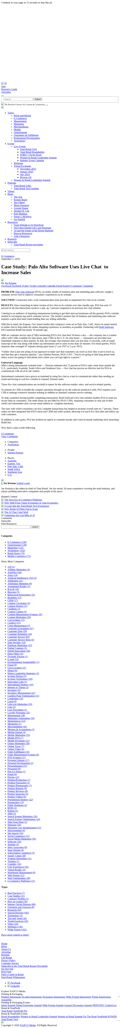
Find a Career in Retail (12, 974)
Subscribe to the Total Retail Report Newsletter (24, 966)
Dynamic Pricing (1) (18, 656)
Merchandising (21, 126)
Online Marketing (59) (19, 743)
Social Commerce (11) (19, 836)
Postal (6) (12, 774)
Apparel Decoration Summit (78, 1005)
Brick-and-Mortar (22, 115)
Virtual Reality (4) (16, 869)
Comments (87, 286)
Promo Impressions (101, 997)
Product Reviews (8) (18, 791)
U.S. (10, 474)
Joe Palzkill (19, 219)
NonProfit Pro (20, 1011)
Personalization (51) (17, 766)
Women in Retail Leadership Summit (39, 1016)
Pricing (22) (13, 777)
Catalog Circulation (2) (19, 603)
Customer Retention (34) (20, 634)
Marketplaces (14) (16, 721)
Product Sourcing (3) (18, 794)
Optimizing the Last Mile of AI (19, 515)
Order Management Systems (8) (23, 754)
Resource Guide (9, 89)
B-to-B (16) (13, 589)
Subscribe (12, 241)
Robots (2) (13, 810)
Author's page (23, 483)
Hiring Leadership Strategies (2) (23, 673)
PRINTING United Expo (105, 1005)
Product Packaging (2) (19, 782)
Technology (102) (16, 550)
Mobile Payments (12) (18, 740)
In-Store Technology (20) (20, 679)
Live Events (20, 146)
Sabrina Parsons (15, 452)
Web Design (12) (16, 875)
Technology (19, 140)
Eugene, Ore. (14, 463)
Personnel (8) (14, 768)
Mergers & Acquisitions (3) (21, 729)
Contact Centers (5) (17, 611)
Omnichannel (20, 132)
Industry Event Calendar (32, 160)
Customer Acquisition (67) (21, 628)
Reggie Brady (21, 199)
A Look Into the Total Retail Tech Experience (26, 506)
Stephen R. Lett (21, 211)
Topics (11, 112)
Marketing (19, 124)
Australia (12, 460)
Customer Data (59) (17, 631)
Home (4, 943)
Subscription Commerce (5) (21, 853)
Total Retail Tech (28, 149)
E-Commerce (20, 118)
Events (11, 143)
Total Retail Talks (22, 185)
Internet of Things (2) (18, 687)
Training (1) (13, 861)
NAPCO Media (28, 1025)
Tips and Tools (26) (17, 918)
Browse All (25, 177)
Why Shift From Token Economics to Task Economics (31, 503)
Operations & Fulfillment (26, 135)
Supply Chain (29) (17, 855)
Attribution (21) (15, 580)
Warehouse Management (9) (21, 872)
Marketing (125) (16, 547)
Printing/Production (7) (19, 780)
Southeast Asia (15, 472)
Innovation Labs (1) (17, 681)
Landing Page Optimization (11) (23, 695)
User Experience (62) (18, 867)
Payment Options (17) (18, 760)
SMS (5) (12, 813)
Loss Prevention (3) (17, 710)
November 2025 (28, 169)
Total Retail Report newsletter (28, 244)
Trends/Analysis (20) (18, 921)
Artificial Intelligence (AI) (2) (22, 578)
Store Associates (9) (17, 847)
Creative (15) (14, 623)
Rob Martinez (20, 213)
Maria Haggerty (21, 205)
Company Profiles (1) (18, 898)
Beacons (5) (13, 592)
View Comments (9, 436)
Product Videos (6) (17, 796)
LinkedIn (15, 986)
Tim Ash (18, 197)
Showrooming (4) (16, 830)
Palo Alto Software (24, 292)
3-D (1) (11, 566)
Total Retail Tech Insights (26, 188)
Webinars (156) (15, 926)
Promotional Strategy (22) (20, 799)
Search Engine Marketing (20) (22, 816)
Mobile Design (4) (17, 732)
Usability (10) (14, 864)
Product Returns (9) (17, 788)
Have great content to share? (15, 935)
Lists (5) (12, 707)
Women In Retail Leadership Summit (38, 157)
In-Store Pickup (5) (17, 676)
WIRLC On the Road (30, 155)
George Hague (21, 208)
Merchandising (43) (17, 726)
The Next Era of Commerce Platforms (23, 499)
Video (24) (13, 924)
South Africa (14, 469)
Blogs (10, 194)
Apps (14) (13, 575)
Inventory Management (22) (21, 693)
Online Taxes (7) (16, 746)
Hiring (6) (12, 670)
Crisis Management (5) (19, 625)
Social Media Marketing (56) (22, 839)
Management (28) (16, 715)
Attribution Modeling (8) (20, 583)
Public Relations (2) (17, 805)
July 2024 (25, 174)
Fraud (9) (12, 665)
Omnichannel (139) (17, 545)
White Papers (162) (17, 929)
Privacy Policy (8, 960)
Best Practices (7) (16, 893)
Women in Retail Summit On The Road (77, 1016)
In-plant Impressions (32, 997)
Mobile (17, 129)
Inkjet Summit (8, 1005)
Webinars (18, 163)
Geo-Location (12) (17, 667)
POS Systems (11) (16, 757)
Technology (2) (15, 915)
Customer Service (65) (19, 637)
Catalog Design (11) (17, 606)
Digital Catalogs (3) (17, 648)
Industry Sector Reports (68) (21, 904)
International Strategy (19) (20, 684)
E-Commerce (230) (17, 542)
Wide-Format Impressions (78, 997)
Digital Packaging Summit (29, 1005)
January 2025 (26, 171)
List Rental (6, 957)
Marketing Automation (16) (21, 718)
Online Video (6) (16, 749)
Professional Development (27, 138)
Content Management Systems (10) (25, 614)
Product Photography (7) (20, 785)
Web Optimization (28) (19, 878)
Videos (11, 191)
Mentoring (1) (14, 724)
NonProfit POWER (107, 1016)
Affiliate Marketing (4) (19, 569)
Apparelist (6, 999)
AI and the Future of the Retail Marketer (33, 230)
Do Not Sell (7, 969)
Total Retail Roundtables (32, 152)
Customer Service (10, 963)
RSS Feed (6, 971)
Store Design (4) (16, 850)
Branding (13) (14, 597)
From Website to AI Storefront (29, 225)
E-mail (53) (13, 659)
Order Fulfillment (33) (18, 752)
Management (20, 121)
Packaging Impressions (54, 997)
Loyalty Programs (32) (19, 712)
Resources (13, 222)
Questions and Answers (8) (21, 907)
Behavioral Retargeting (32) (21, 594)
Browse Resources (23, 233)
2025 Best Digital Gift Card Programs (32, 227)
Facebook (15, 983)
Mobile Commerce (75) (19, 556)
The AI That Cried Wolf (16, 512)
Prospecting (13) (16, 802)
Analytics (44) (15, 572)
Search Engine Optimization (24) (24, 819)
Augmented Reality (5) (19, 586)
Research (12, 239)
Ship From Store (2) (17, 822)
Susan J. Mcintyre (22, 216)
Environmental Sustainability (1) (23, 662)
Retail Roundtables (10, 1016)
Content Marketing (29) (19, 617)
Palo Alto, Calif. (15, 466)
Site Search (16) (15, 833)
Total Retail (7, 1011)
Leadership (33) (15, 698)
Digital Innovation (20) (19, 651)
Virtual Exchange (22, 166)
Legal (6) (12, 701)
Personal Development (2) (20, 763)
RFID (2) (12, 808)
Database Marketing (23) (20, 645)
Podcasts (12, 183)
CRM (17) (13, 600)
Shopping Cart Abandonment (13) (24, 827)
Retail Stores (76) (16, 553)
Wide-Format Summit (53, 1005)
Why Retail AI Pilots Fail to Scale (21, 509)
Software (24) (14, 841)
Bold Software (106, 327)
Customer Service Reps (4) (21, 639)
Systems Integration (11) (19, 858)
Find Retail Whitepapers (13, 977)
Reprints (5, 955)
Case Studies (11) (16, 896)
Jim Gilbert (19, 202)
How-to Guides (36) (18, 901)
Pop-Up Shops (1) (16, 771)
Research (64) (14, 910)
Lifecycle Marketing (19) (20, 704)
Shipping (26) (14, 825)
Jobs (3, 86)
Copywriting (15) (16, 620)
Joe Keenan (10, 283)
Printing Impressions (11, 997)
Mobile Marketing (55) (19, 735)
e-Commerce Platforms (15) (21, 881)
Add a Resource (22, 236)
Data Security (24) (17, 642)
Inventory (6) (14, 690)
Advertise (6, 92)
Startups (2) (13, 844)
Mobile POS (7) (15, 738)
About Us (6, 949)
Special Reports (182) (18, 912)
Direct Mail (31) (15, 653)
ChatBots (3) (14, 609)
